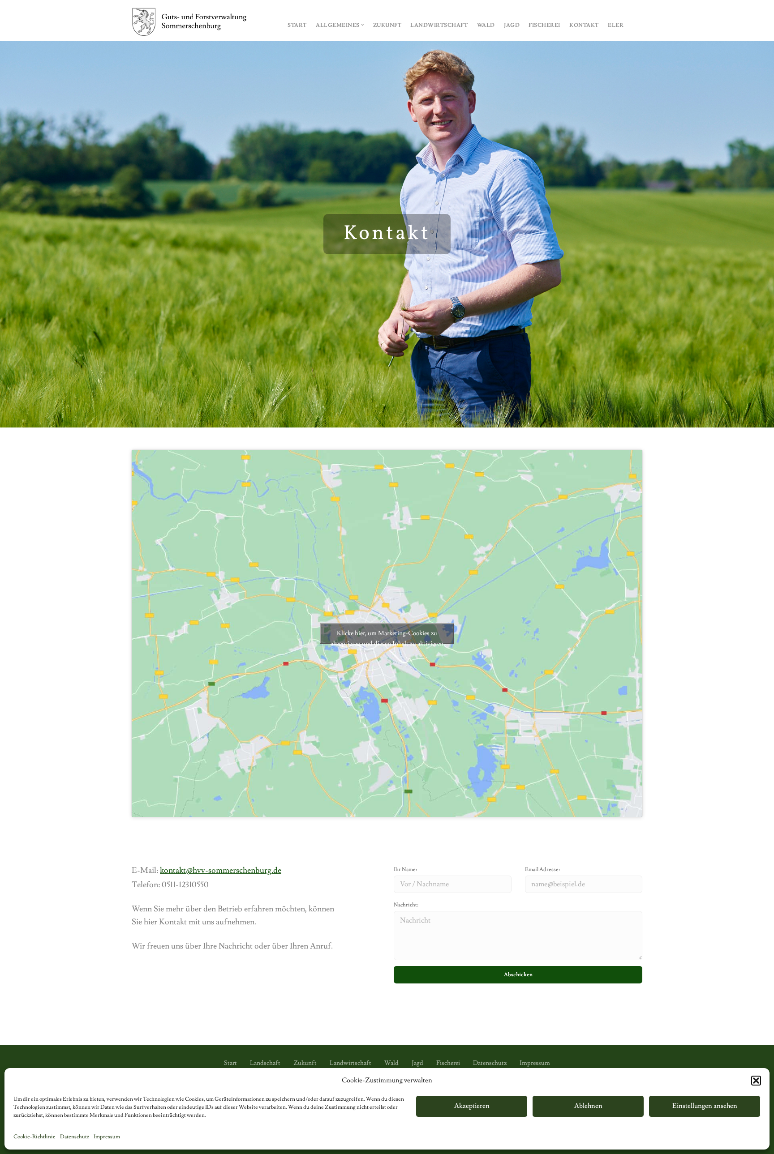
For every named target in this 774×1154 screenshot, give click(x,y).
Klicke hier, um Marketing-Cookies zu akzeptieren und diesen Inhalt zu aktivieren (387, 636)
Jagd (512, 25)
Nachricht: (406, 905)
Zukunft (387, 25)
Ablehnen (588, 1106)
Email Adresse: (542, 869)
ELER (616, 25)
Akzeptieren (472, 1106)
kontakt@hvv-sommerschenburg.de (220, 870)
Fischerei (544, 25)
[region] (387, 234)
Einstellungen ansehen (704, 1106)
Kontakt (584, 25)
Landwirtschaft (439, 25)
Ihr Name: (405, 869)
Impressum (107, 1136)
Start (297, 25)
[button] (756, 1080)
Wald (486, 25)
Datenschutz (74, 1136)
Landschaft (265, 1063)
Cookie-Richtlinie (34, 1136)
